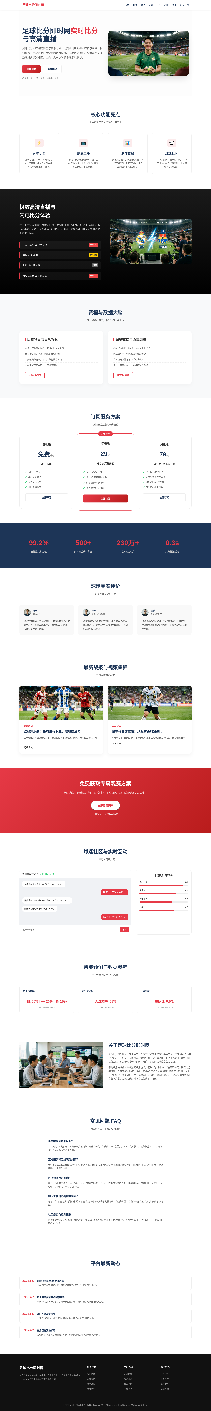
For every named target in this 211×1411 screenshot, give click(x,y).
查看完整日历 (35, 375)
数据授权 (165, 1379)
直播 (135, 5)
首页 (127, 5)
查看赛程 (52, 69)
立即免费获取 (105, 805)
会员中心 (128, 1384)
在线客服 (165, 1388)
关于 (174, 5)
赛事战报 (91, 1384)
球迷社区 (91, 1388)
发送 (124, 930)
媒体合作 (165, 1384)
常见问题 (184, 5)
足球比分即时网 (33, 5)
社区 (158, 5)
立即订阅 (105, 499)
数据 (143, 5)
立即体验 (31, 69)
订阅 (151, 5)
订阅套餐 (128, 1374)
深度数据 (91, 1379)
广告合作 (165, 1374)
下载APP (128, 1388)
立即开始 (46, 497)
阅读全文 (28, 747)
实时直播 (91, 1374)
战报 (166, 5)
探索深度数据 (123, 375)
